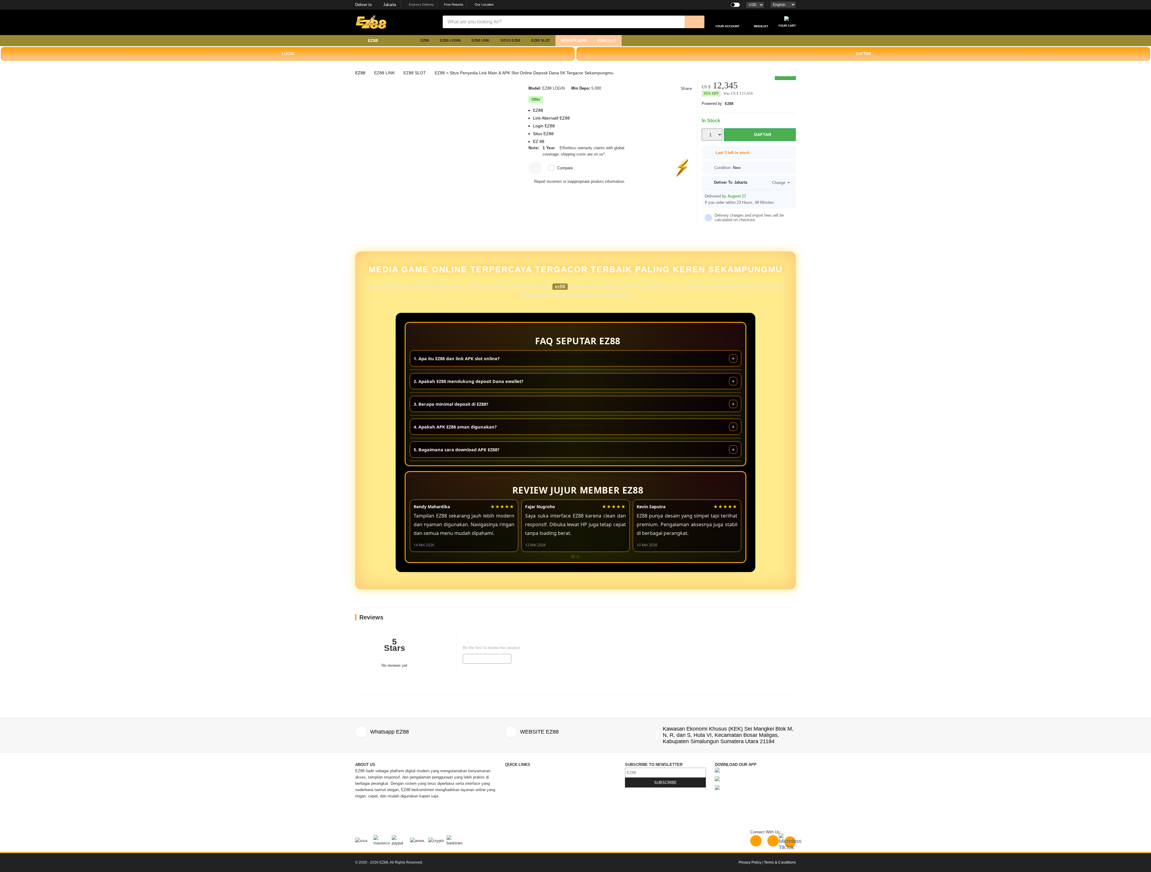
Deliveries (513, 789)
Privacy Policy (574, 789)
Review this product (487, 658)
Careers (512, 808)
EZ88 (425, 40)
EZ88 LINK (480, 40)
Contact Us (515, 771)
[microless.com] (398, 22)
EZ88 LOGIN (450, 40)
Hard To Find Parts (577, 777)
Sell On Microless (576, 815)
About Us (513, 777)
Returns (512, 796)
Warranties (514, 802)
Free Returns (453, 4)
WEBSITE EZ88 (574, 40)
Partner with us (574, 808)
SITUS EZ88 (510, 40)
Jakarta (375, 4)
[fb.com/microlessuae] (773, 841)
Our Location (484, 4)
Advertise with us (576, 802)
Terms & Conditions (578, 796)
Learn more (617, 154)
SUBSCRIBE (665, 782)
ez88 (560, 286)
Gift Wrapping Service (580, 783)
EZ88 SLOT (540, 40)
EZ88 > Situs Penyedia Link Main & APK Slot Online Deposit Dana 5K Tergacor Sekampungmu (524, 72)
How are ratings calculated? (389, 683)
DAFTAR (863, 54)
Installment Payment (523, 821)
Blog (565, 771)
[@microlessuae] (756, 841)
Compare (565, 168)
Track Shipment (519, 783)
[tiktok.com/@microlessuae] (790, 842)
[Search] (694, 22)
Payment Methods (521, 815)
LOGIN (288, 54)
